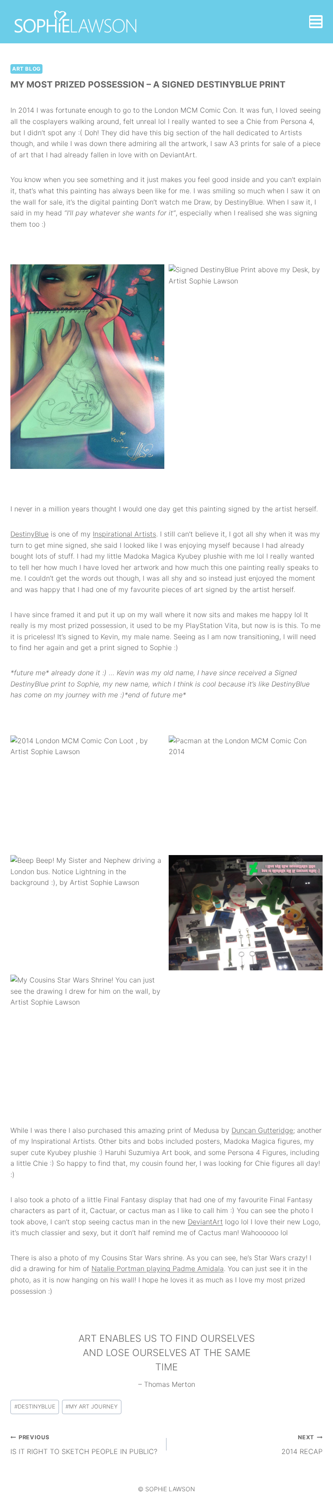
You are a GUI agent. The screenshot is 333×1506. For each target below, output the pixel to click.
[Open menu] (316, 21)
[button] (87, 366)
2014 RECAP (302, 1445)
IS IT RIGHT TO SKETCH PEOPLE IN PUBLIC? (83, 1445)
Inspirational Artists (124, 534)
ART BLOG (26, 68)
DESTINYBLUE (35, 1406)
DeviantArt (205, 1221)
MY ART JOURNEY (91, 1406)
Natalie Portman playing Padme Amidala (157, 1268)
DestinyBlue (29, 534)
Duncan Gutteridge (262, 1130)
